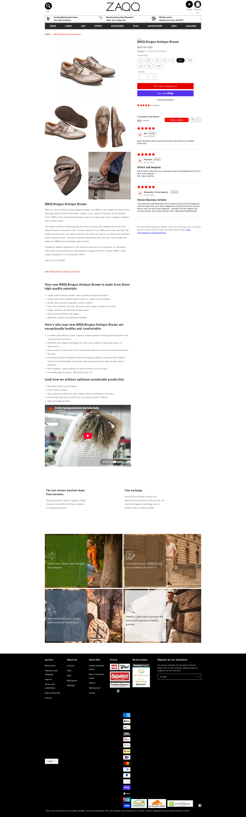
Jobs (69, 675)
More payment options (165, 99)
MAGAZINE (191, 26)
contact (70, 665)
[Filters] (192, 120)
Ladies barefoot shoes (96, 667)
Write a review (176, 120)
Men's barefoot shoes (96, 676)
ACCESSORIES (117, 26)
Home (53, 26)
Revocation (50, 665)
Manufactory (155, 26)
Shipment (141, 51)
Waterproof (94, 688)
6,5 (148, 60)
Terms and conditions (50, 686)
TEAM (136, 26)
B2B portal (72, 680)
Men (83, 26)
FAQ (69, 670)
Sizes (174, 26)
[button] (48, 6)
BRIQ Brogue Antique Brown (67, 34)
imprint (48, 679)
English (50, 761)
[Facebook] (200, 806)
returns (48, 698)
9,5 (180, 60)
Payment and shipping (51, 672)
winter (92, 693)
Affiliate (71, 685)
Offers (92, 683)
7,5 (157, 60)
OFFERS (98, 26)
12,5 (159, 66)
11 (141, 66)
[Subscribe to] (198, 677)
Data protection (52, 693)
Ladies (68, 26)
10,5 (190, 60)
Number (142, 72)
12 (149, 66)
